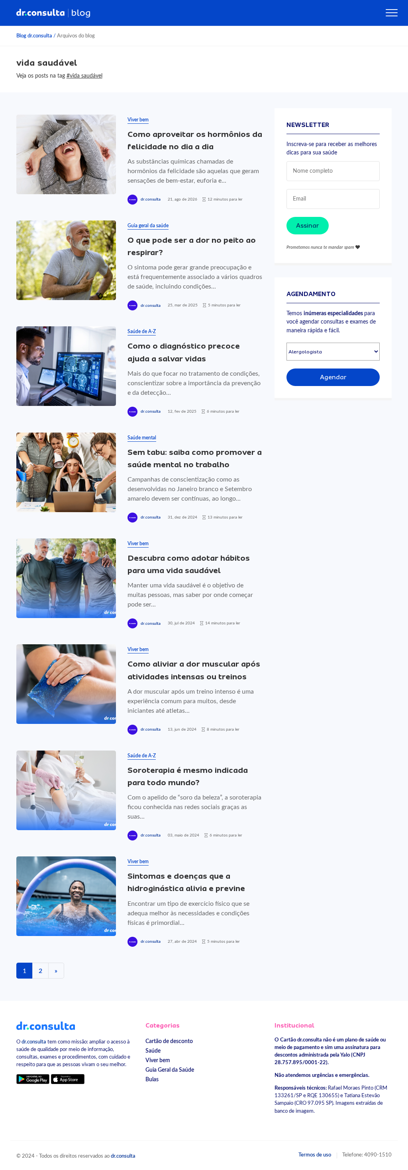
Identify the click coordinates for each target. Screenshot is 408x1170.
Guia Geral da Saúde (169, 1070)
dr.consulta (151, 199)
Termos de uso (314, 1154)
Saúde (153, 1051)
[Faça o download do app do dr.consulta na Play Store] (32, 1079)
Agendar (333, 377)
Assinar (307, 225)
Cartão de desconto (169, 1041)
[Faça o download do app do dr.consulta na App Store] (67, 1079)
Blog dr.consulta (34, 35)
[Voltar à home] (45, 1025)
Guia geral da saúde (148, 225)
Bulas (152, 1079)
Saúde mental (142, 437)
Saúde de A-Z (142, 331)
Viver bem (138, 119)
